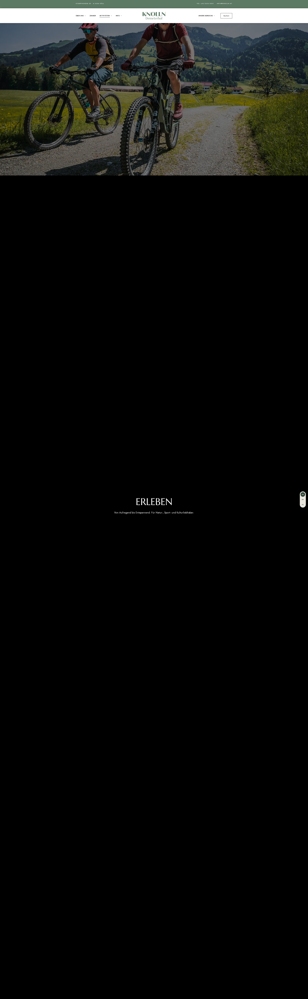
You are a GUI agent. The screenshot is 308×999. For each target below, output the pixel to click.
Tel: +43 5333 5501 (205, 3)
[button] (226, 15)
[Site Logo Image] (154, 15)
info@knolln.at (224, 3)
